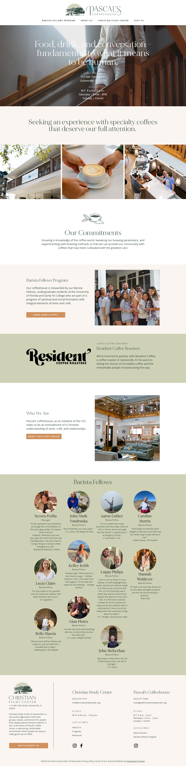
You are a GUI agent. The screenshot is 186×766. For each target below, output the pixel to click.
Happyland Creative (136, 761)
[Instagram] (74, 745)
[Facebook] (81, 745)
